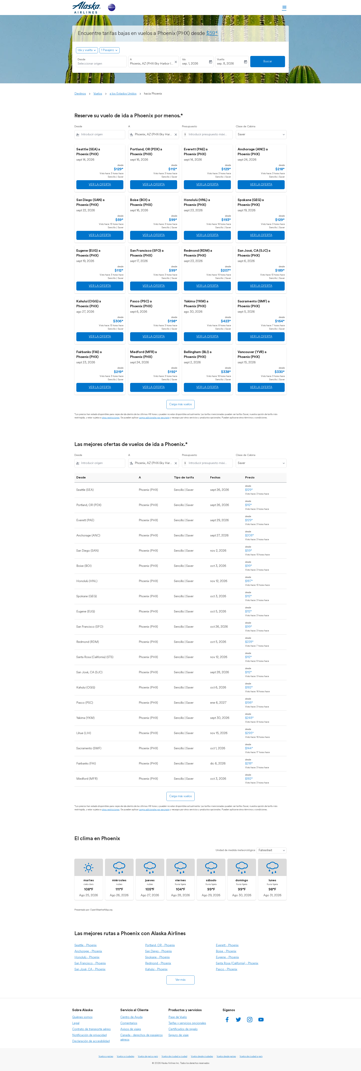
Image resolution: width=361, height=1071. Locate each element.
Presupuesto (189, 126)
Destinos (80, 93)
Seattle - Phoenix (85, 945)
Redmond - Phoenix (158, 963)
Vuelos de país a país (148, 1056)
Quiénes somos (82, 1017)
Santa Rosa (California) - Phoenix (237, 963)
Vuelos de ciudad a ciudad (174, 1056)
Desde (81, 59)
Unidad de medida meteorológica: (236, 850)
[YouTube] (260, 1019)
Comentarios (128, 1023)
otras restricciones (110, 418)
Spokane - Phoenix (157, 957)
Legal (75, 1023)
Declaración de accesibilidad (91, 1041)
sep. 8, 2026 (225, 63)
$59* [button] (212, 33)
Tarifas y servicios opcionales (187, 1023)
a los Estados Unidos (123, 93)
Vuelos (97, 93)
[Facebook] (227, 1019)
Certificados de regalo (183, 1029)
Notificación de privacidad (89, 1035)
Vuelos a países (106, 1056)
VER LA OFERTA (100, 184)
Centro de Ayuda (131, 1017)
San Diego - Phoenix (158, 951)
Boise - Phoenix (226, 951)
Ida (184, 59)
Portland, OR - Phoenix (160, 945)
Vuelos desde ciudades (202, 1056)
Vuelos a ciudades (125, 1056)
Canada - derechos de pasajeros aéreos (141, 1037)
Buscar (267, 61)
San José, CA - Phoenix (89, 969)
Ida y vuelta (85, 50)
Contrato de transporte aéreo (91, 1029)
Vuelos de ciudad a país (251, 1056)
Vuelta (220, 59)
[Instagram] (249, 1019)
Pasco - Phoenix (226, 969)
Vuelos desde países (226, 1056)
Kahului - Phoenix (156, 969)
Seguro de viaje (178, 1035)
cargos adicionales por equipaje (154, 418)
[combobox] (101, 64)
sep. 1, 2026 (190, 63)
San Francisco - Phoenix (90, 963)
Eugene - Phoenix (227, 957)
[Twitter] (238, 1019)
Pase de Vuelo (177, 1017)
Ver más (180, 979)
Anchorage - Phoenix (88, 951)
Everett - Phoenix (227, 945)
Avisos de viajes (130, 1029)
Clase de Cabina (245, 126)
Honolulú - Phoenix (86, 957)
